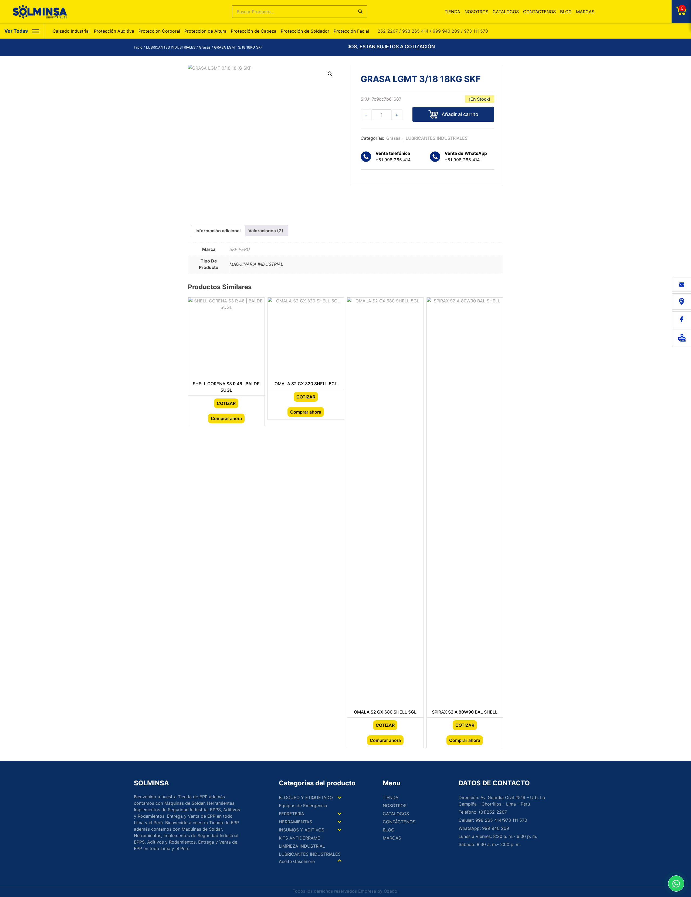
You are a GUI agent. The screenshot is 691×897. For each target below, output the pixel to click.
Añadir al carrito (460, 114)
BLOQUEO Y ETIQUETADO (306, 797)
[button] (330, 74)
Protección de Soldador (305, 31)
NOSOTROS (476, 11)
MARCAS (585, 11)
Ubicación (681, 301)
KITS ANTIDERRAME (299, 838)
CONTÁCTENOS (539, 11)
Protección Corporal (159, 31)
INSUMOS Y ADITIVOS (301, 830)
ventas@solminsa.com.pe (681, 284)
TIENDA (452, 11)
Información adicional (218, 230)
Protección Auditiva (114, 31)
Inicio (138, 47)
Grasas (205, 47)
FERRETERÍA (291, 813)
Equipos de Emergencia (303, 805)
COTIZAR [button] (226, 403)
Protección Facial (351, 31)
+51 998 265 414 (466, 156)
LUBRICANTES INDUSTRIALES (170, 47)
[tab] (218, 230)
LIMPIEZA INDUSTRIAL (302, 846)
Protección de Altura (205, 31)
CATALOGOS (506, 11)
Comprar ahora (226, 418)
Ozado (390, 891)
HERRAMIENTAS (295, 821)
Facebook (681, 319)
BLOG (566, 11)
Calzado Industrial (71, 31)
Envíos (681, 337)
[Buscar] (360, 12)
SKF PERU (239, 249)
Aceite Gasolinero (297, 861)
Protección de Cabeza (253, 31)
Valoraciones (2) (265, 230)
